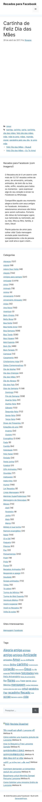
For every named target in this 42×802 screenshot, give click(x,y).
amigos (18, 655)
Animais (7, 288)
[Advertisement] (22, 61)
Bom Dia (7, 346)
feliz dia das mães (25, 133)
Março (8, 523)
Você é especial (10, 604)
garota (28, 681)
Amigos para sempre (12, 277)
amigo (7, 655)
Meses (6, 504)
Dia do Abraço (9, 381)
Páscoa (6, 546)
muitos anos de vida (10, 689)
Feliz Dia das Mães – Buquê (18, 147)
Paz (5, 550)
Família (6, 446)
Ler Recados (9, 488)
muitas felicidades (32, 685)
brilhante (30, 660)
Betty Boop (8, 319)
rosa (32, 693)
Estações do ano (10, 427)
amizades (7, 660)
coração (9, 669)
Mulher (20, 689)
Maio (7, 519)
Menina (7, 685)
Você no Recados (11, 608)
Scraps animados (11, 581)
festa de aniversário (28, 677)
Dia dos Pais (9, 385)
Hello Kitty (8, 481)
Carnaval (7, 354)
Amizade (7, 281)
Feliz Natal (8, 454)
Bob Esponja (9, 342)
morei (5, 140)
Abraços (7, 261)
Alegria (6, 273)
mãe (5, 137)
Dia (33, 669)
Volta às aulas (9, 612)
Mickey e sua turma (12, 527)
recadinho (14, 692)
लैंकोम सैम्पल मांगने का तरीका (13, 758)
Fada (5, 442)
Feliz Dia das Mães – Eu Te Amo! (21, 150)
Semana (14, 697)
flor (5, 680)
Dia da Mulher (9, 369)
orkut (25, 688)
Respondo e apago (11, 573)
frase (22, 681)
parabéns (34, 688)
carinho (17, 130)
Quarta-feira (10, 400)
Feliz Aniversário (11, 676)
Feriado (6, 458)
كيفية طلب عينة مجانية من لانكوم (16, 762)
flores (11, 680)
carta (24, 130)
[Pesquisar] (35, 710)
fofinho (18, 681)
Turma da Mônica (11, 592)
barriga (9, 130)
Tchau (6, 585)
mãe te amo (13, 137)
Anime (6, 292)
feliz (36, 673)
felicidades (27, 673)
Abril (7, 508)
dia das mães (9, 133)
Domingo (9, 392)
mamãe (29, 137)
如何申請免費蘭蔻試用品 (13, 754)
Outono (8, 435)
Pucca (6, 565)
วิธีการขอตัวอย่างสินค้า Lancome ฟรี (18, 730)
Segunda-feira (11, 411)
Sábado (8, 408)
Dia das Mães (9, 377)
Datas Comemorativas (13, 365)
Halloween (8, 477)
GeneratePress (21, 798)
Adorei (6, 265)
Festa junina (8, 461)
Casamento (8, 358)
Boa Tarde (8, 334)
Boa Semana (9, 331)
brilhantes (6, 665)
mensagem (18, 684)
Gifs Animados (10, 469)
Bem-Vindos (8, 315)
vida (25, 696)
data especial (19, 669)
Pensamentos (9, 554)
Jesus (34, 681)
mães (22, 137)
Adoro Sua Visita (10, 269)
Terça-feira (10, 419)
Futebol (6, 465)
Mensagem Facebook (13, 630)
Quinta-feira (10, 404)
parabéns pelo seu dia (20, 140)
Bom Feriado (9, 350)
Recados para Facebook (19, 4)
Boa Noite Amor (10, 327)
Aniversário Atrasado (12, 300)
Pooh (5, 558)
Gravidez (7, 473)
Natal (5, 535)
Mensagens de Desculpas (15, 500)
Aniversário (8, 296)
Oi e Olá (7, 538)
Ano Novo (7, 308)
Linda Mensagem (11, 492)
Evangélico (8, 438)
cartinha (31, 130)
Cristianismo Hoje (11, 361)
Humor (6, 485)
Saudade (7, 577)
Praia (5, 562)
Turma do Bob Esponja (13, 596)
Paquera (7, 542)
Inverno (8, 431)
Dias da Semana (10, 388)
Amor (8, 126)
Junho (8, 515)
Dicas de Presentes (12, 423)
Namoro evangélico (12, 531)
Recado (25, 692)
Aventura (7, 311)
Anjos (5, 304)
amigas (26, 650)
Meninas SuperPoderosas (14, 496)
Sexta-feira (10, 415)
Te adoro (7, 588)
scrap (7, 696)
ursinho (20, 697)
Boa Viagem (8, 338)
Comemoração (33, 665)
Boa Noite (7, 323)
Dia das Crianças (11, 373)
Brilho (13, 664)
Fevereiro (9, 512)
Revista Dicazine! (19, 724)
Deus (27, 669)
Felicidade (8, 450)
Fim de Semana (12, 396)
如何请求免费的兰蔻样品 (13, 750)
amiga (18, 650)
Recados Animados (12, 569)
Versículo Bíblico (10, 600)
